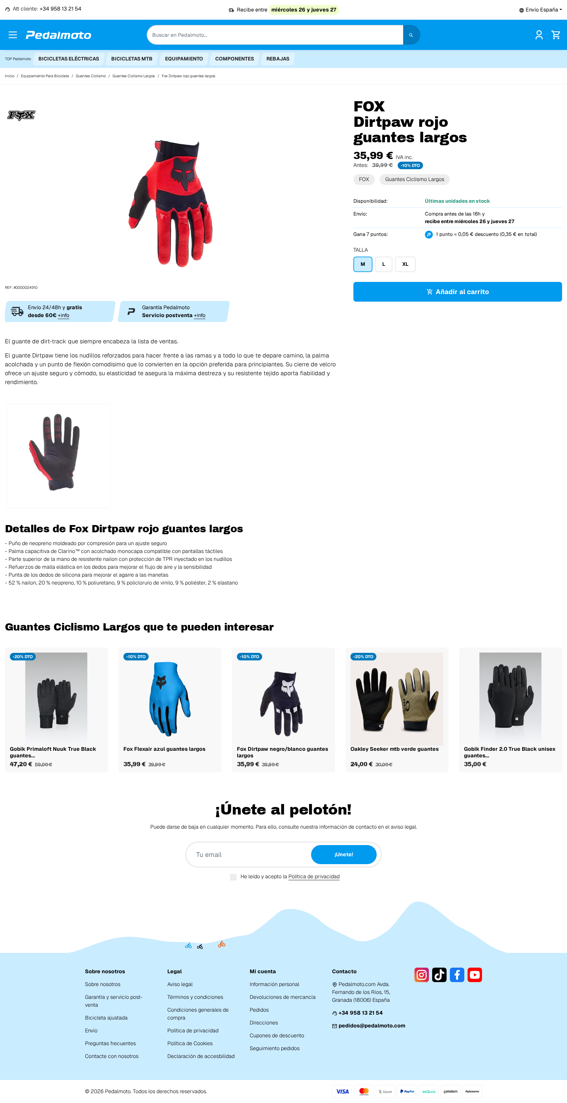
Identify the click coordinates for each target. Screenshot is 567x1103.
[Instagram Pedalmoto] (421, 975)
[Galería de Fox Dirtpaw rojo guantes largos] (174, 194)
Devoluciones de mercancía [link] (283, 997)
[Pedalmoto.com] (58, 35)
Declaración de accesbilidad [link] (201, 1056)
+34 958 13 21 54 (361, 1012)
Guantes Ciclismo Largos (414, 179)
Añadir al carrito (462, 291)
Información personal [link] (274, 984)
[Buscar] (411, 35)
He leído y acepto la (290, 876)
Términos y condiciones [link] (195, 997)
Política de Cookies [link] (190, 1043)
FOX (364, 179)
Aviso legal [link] (180, 984)
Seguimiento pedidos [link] (275, 1048)
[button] (540, 9)
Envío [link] (91, 1030)
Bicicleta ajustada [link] (106, 1017)
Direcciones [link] (264, 1022)
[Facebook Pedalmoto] (457, 975)
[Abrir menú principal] (13, 35)
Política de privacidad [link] (193, 1030)
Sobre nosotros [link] (102, 984)
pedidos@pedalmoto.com (372, 1025)
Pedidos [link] (259, 1009)
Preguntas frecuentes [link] (110, 1043)
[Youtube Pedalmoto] (475, 975)
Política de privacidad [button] (314, 876)
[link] (539, 34)
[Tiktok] (439, 975)
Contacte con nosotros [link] (111, 1056)
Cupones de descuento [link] (277, 1035)
